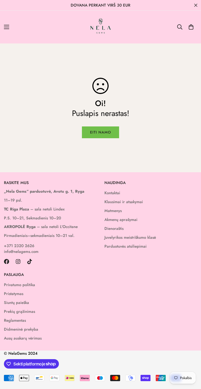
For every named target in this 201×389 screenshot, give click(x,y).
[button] (191, 27)
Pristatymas (13, 294)
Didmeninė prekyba (21, 329)
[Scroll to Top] (191, 360)
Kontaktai (112, 193)
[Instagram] (18, 261)
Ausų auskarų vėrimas (23, 338)
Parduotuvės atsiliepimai (125, 246)
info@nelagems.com (21, 251)
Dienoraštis (114, 228)
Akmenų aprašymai (120, 220)
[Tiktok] (29, 261)
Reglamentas (15, 320)
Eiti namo (100, 132)
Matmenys (113, 211)
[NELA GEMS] (100, 27)
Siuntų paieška (16, 302)
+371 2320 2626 (19, 246)
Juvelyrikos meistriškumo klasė (130, 237)
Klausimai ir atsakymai (123, 202)
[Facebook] (6, 261)
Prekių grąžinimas (19, 311)
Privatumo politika (19, 285)
